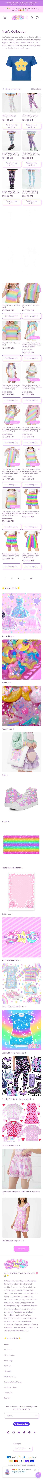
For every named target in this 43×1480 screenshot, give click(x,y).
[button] (5, 17)
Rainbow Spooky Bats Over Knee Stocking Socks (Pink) (30, 116)
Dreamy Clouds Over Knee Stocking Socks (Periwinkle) (10, 270)
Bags (4, 775)
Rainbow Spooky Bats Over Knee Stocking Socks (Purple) (31, 154)
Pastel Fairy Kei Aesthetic (13, 1006)
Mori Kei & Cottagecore (12, 1240)
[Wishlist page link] (27, 17)
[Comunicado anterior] (4, 9)
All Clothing (7, 636)
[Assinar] (36, 1415)
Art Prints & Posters (10, 960)
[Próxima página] (37, 578)
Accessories (7, 729)
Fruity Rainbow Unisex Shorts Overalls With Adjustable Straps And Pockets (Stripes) (31, 344)
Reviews (7, 1398)
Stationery (6, 914)
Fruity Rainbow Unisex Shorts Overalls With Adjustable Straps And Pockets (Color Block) (31, 429)
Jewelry (5, 682)
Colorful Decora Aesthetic (13, 1052)
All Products (8, 1350)
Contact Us (8, 1392)
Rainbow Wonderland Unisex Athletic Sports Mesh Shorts (30, 512)
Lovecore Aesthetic (10, 1145)
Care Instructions (10, 1387)
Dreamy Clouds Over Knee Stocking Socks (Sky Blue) (30, 192)
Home (6, 1344)
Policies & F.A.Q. (10, 1376)
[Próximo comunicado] (39, 9)
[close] (35, 1470)
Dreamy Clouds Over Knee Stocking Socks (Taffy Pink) (10, 232)
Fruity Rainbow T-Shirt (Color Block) (31, 270)
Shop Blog (8, 1360)
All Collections (9, 1355)
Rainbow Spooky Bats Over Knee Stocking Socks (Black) (11, 192)
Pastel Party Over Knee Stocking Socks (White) (9, 116)
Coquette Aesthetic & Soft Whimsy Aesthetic (21, 1191)
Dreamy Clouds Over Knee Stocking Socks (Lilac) (30, 232)
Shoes (4, 821)
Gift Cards (8, 1366)
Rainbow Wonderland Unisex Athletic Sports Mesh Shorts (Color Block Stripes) (30, 555)
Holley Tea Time (18, 1465)
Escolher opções (31, 280)
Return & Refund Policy (13, 1382)
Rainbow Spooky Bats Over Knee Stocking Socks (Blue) (10, 154)
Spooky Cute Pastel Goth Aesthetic (17, 1099)
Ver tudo (21, 1248)
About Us (7, 1371)
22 (31, 578)
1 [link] (5, 578)
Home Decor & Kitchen (11, 867)
